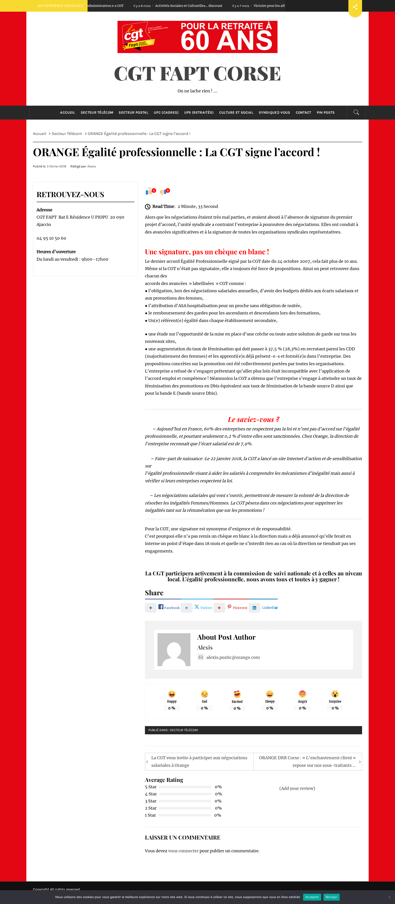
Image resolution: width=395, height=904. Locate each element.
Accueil (67, 112)
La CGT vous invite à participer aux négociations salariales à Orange (199, 761)
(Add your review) (297, 788)
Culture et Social (236, 112)
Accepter (312, 897)
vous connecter (183, 850)
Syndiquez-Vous (274, 112)
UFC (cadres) (166, 112)
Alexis (91, 166)
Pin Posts (326, 112)
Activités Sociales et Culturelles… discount (153, 6)
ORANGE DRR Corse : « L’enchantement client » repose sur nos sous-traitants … (307, 761)
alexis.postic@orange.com (233, 657)
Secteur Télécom (97, 112)
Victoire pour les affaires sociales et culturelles (256, 6)
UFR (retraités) (199, 112)
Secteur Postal (133, 112)
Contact (303, 112)
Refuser (331, 897)
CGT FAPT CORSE (197, 72)
